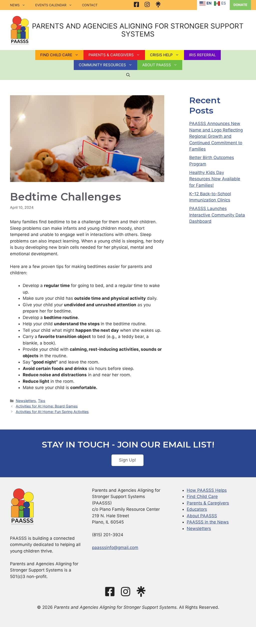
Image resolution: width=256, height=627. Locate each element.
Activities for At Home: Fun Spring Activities (52, 412)
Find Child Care (202, 496)
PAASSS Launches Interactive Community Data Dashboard (217, 215)
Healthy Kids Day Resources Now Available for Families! (214, 179)
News (15, 5)
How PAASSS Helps (207, 490)
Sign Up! (127, 460)
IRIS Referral (202, 54)
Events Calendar (50, 5)
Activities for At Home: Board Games (47, 406)
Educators (197, 509)
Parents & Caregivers (208, 503)
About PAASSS (202, 515)
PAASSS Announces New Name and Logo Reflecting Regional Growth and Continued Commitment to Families (216, 136)
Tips (41, 400)
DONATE (240, 5)
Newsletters (26, 400)
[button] (128, 75)
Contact (90, 5)
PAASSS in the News (208, 522)
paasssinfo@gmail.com (115, 547)
